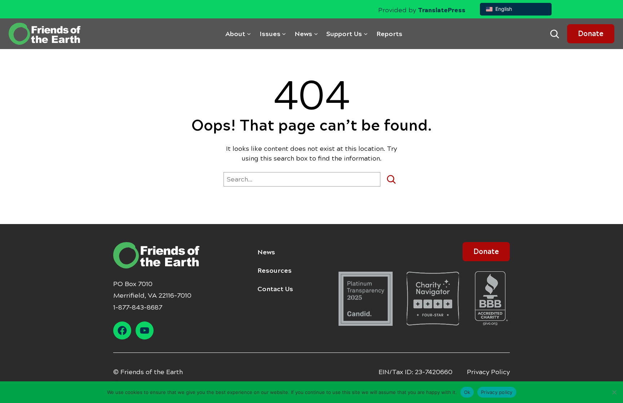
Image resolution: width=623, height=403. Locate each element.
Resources (274, 271)
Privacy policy (497, 392)
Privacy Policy (488, 372)
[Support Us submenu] (366, 34)
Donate (591, 33)
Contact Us (275, 289)
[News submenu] (316, 34)
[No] (614, 392)
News (266, 252)
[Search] (394, 179)
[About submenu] (249, 34)
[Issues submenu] (284, 34)
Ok (467, 392)
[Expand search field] (554, 34)
